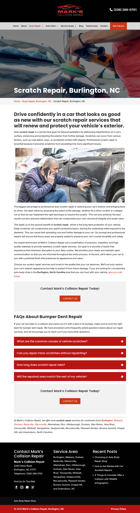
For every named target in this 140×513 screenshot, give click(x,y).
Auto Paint (51, 26)
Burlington (107, 420)
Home (16, 26)
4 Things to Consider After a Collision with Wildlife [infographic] (109, 479)
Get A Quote (118, 26)
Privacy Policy (118, 509)
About (24, 26)
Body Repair (35, 26)
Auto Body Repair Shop (25, 501)
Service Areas (67, 26)
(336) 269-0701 (124, 9)
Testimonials (92, 26)
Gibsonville (40, 424)
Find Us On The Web (24, 481)
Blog (81, 26)
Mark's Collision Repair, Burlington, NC (43, 509)
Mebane (118, 420)
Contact (104, 26)
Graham (18, 424)
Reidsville (28, 424)
